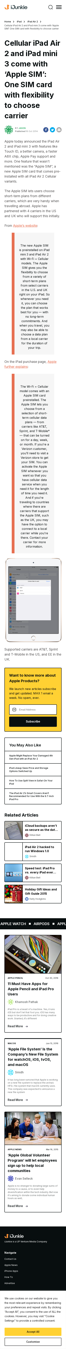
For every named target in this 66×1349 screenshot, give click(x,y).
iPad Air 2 (32, 21)
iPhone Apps (11, 1271)
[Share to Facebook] (45, 129)
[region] (33, 1320)
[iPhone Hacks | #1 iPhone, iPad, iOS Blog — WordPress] (15, 7)
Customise (33, 1341)
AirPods (39, 924)
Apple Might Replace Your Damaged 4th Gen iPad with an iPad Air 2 (31, 757)
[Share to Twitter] (52, 129)
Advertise (9, 1283)
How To (8, 1277)
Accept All (33, 1331)
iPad (19, 21)
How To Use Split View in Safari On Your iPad (31, 782)
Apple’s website (25, 226)
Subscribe (33, 721)
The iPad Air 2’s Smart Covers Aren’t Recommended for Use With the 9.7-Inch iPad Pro (31, 796)
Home (7, 21)
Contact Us (10, 1259)
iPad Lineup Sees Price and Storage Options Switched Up (28, 770)
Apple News (11, 1265)
